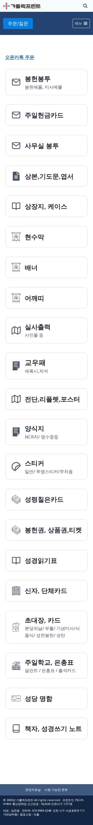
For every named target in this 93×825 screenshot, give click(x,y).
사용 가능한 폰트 (56, 789)
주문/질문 (18, 23)
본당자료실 (33, 789)
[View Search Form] (85, 6)
